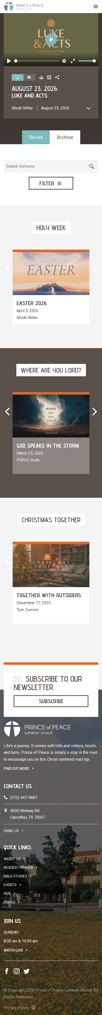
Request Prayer (18, 868)
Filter (47, 183)
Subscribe (51, 701)
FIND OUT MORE (16, 769)
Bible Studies (15, 876)
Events (10, 885)
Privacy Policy (16, 1007)
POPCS (9, 902)
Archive (65, 137)
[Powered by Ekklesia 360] (33, 1007)
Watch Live (13, 950)
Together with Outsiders (49, 595)
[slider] (37, 61)
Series (36, 137)
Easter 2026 (32, 303)
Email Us (11, 831)
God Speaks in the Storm (48, 445)
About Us (12, 859)
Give (7, 894)
